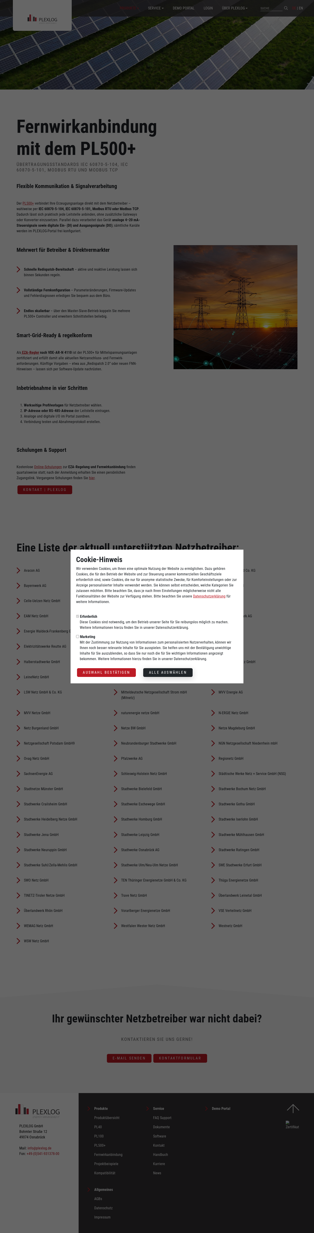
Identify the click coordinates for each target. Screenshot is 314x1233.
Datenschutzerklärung (209, 596)
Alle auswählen (168, 672)
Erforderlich (88, 616)
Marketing (87, 637)
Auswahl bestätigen (106, 672)
